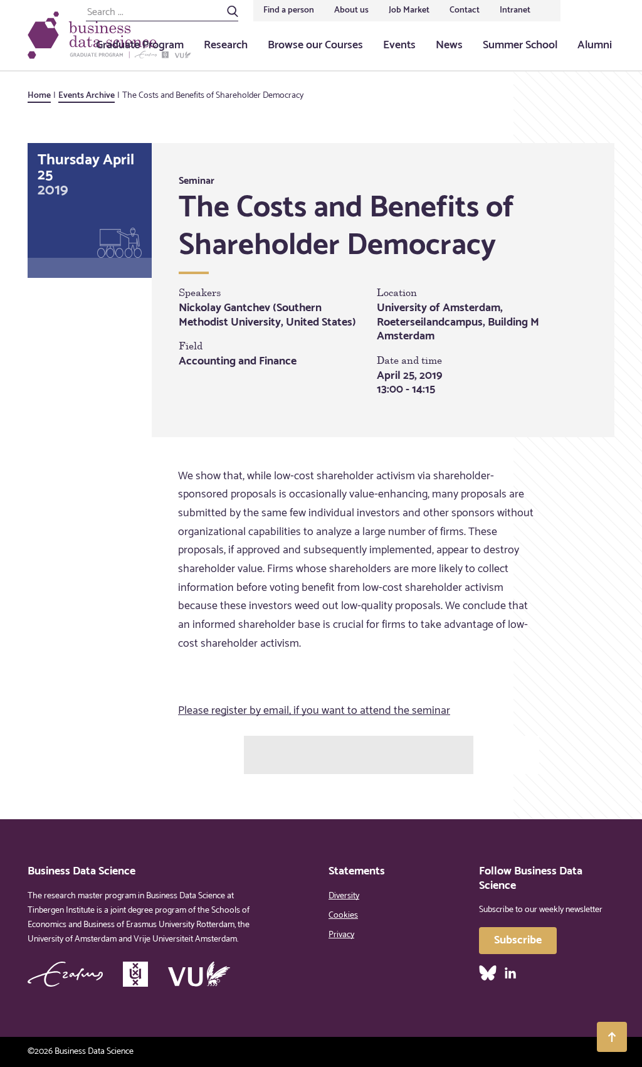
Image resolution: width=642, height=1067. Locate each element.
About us (351, 10)
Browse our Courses (315, 45)
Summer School (520, 45)
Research (226, 45)
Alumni (594, 45)
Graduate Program (140, 45)
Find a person (288, 10)
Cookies (343, 915)
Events (399, 45)
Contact (465, 10)
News (449, 45)
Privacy (341, 935)
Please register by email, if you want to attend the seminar (314, 710)
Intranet (515, 10)
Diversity (344, 896)
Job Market (409, 10)
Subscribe (518, 940)
